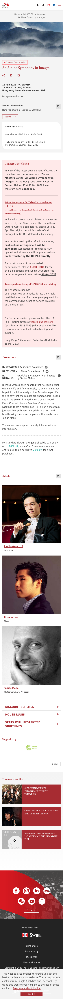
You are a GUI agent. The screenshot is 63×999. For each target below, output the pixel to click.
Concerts (41, 14)
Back (55, 764)
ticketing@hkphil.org (41, 322)
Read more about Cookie (27, 988)
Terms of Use (31, 945)
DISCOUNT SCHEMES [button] (19, 707)
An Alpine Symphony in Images (31, 17)
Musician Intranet (31, 962)
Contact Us (31, 910)
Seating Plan (10, 116)
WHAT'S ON (28, 14)
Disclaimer (31, 956)
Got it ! (31, 994)
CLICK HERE (37, 267)
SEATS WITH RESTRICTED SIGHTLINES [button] (22, 724)
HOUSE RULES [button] (15, 714)
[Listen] (46, 367)
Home (17, 14)
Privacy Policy (31, 951)
